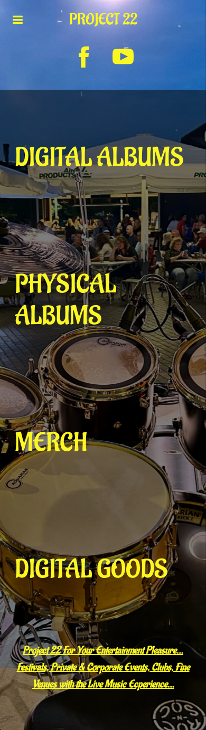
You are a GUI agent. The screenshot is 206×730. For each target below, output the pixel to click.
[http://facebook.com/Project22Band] (84, 57)
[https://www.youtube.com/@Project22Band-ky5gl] (123, 57)
